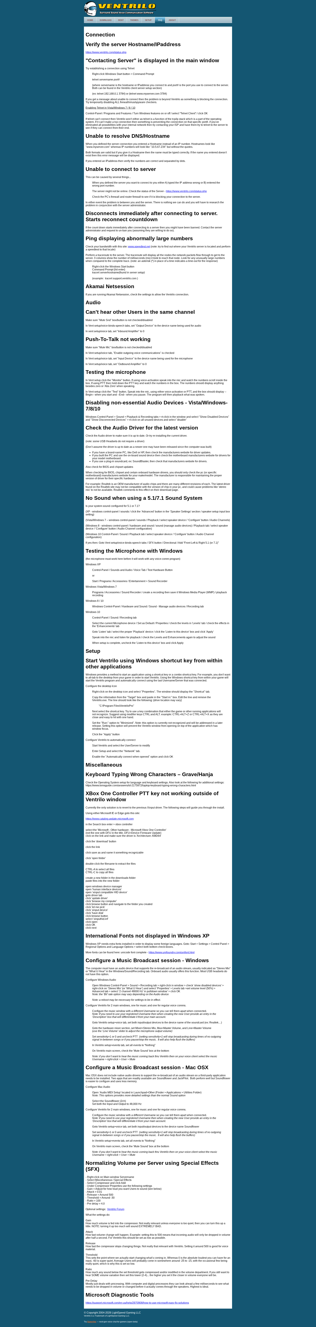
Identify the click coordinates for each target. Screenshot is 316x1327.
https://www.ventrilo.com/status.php (106, 52)
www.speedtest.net (139, 246)
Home (90, 20)
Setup (148, 20)
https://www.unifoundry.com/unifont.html (172, 952)
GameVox (91, 1322)
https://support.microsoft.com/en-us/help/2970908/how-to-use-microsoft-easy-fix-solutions (137, 1302)
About (172, 20)
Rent (121, 20)
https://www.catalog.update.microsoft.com (110, 818)
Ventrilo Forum (115, 1209)
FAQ (160, 20)
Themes (134, 20)
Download (106, 20)
